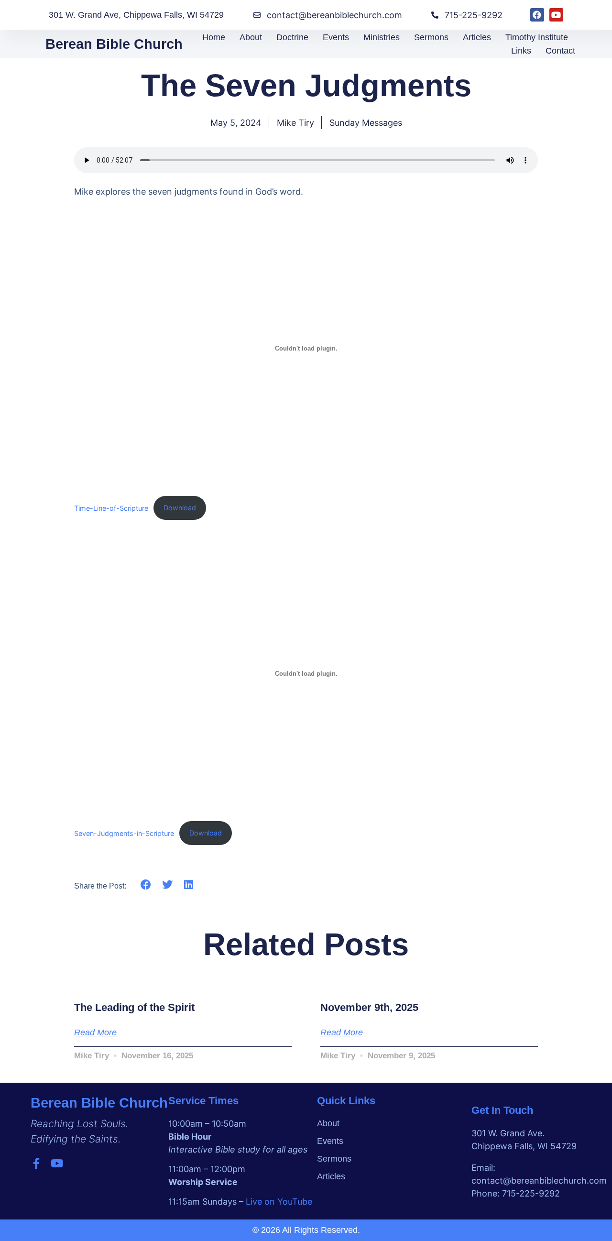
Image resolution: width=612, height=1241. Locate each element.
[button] (146, 884)
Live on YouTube (279, 1202)
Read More (95, 1032)
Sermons (431, 37)
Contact (560, 50)
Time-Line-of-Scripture (111, 508)
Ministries (381, 37)
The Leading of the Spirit (134, 1007)
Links (521, 50)
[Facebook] (537, 15)
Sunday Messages (365, 123)
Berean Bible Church (114, 44)
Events (336, 37)
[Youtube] (556, 15)
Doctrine (292, 37)
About (251, 37)
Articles (477, 37)
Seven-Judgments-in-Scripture (124, 833)
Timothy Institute (536, 37)
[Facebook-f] (36, 1163)
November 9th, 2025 (369, 1007)
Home (213, 37)
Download (180, 508)
